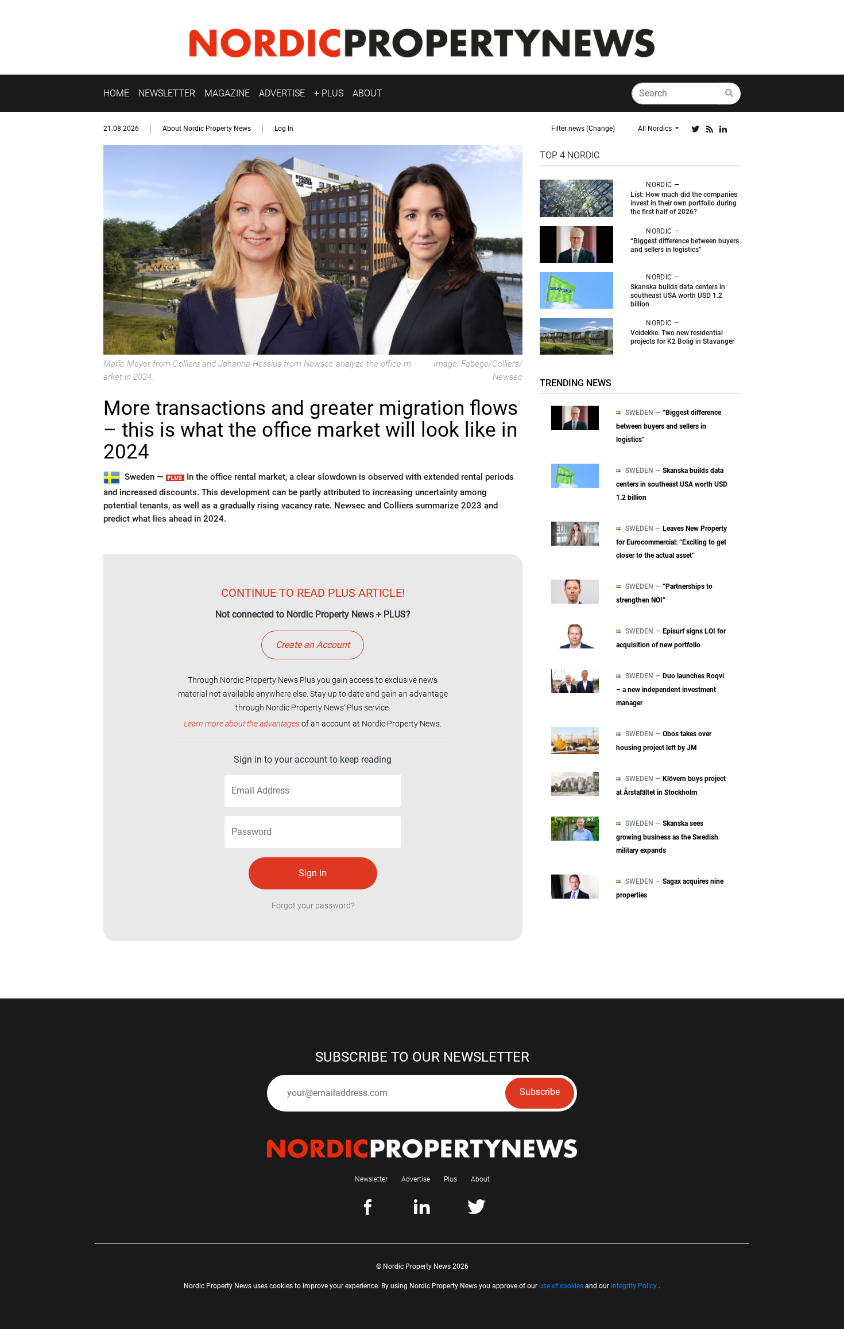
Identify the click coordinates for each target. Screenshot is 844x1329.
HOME (116, 93)
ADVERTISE (282, 93)
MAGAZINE (227, 93)
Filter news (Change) (583, 129)
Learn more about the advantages (242, 723)
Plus (450, 1179)
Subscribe (540, 1091)
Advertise (415, 1179)
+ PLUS (328, 93)
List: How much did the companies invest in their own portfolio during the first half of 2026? (683, 203)
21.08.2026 (121, 129)
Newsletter (371, 1179)
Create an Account (313, 644)
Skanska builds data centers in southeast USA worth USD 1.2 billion (677, 295)
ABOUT (367, 93)
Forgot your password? (313, 905)
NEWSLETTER (166, 93)
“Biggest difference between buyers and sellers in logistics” (684, 245)
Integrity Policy (634, 1286)
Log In (283, 129)
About (480, 1179)
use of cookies (561, 1286)
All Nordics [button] (655, 129)
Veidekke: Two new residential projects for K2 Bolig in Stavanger (682, 337)
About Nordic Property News (206, 129)
